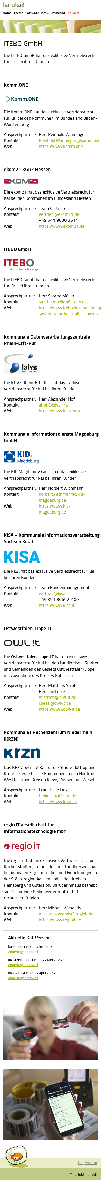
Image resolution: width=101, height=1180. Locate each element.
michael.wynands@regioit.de (66, 914)
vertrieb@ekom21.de (59, 214)
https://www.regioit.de (60, 920)
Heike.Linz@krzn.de (57, 796)
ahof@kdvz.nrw (54, 405)
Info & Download (53, 13)
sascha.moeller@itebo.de (63, 302)
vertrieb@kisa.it (54, 593)
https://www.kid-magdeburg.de (54, 509)
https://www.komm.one (61, 146)
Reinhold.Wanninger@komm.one (69, 140)
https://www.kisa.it (56, 605)
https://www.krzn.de (58, 801)
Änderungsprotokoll (23, 951)
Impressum (87, 1163)
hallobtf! (74, 13)
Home (7, 13)
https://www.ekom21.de (61, 226)
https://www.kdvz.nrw (59, 411)
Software (32, 13)
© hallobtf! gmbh (83, 1174)
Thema (18, 13)
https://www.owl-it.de (59, 709)
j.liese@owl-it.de (55, 703)
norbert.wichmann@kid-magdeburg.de (62, 497)
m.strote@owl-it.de (57, 697)
